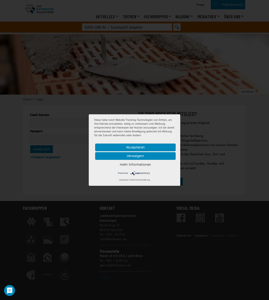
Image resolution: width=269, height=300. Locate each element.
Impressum (124, 180)
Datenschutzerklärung (140, 180)
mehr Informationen (135, 164)
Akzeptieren (135, 147)
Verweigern (135, 156)
